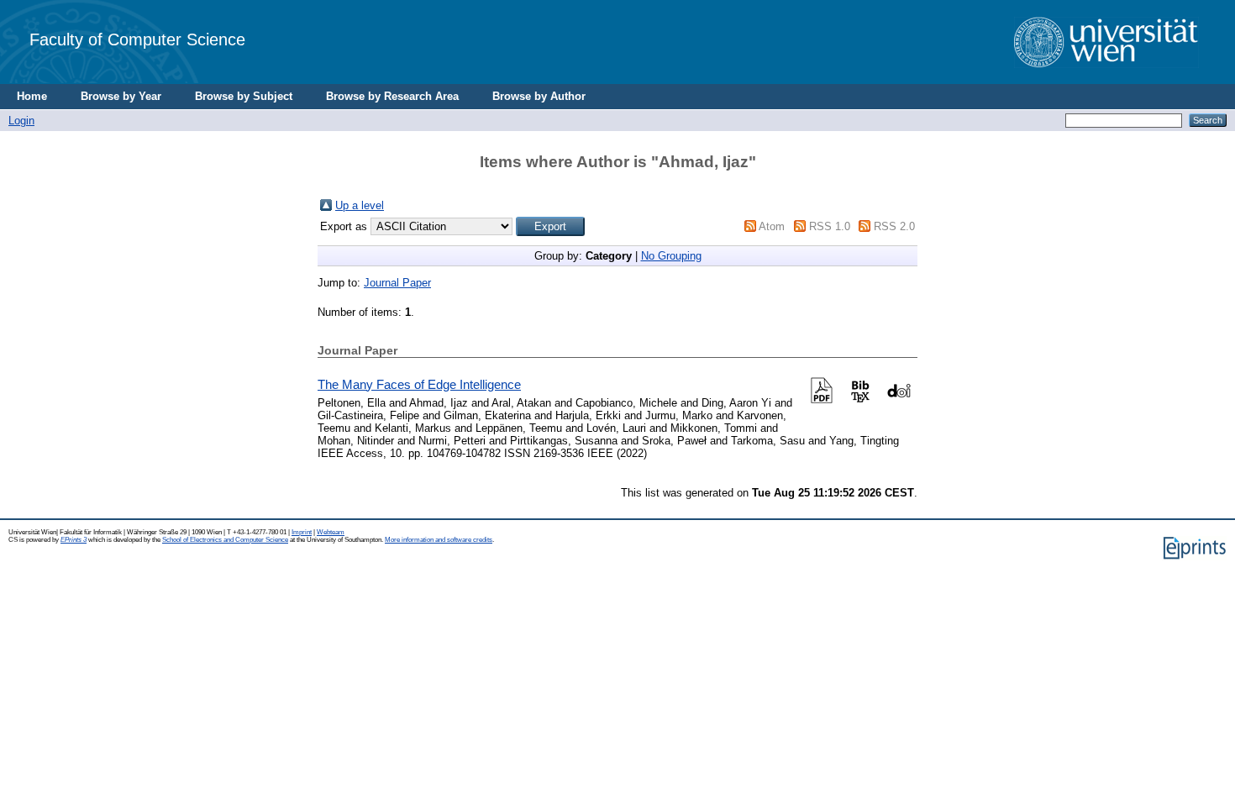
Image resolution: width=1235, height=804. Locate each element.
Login (21, 120)
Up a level (359, 205)
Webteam (330, 532)
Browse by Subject (243, 96)
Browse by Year (121, 96)
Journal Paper (397, 282)
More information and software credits (438, 540)
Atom (772, 226)
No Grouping (671, 256)
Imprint (302, 532)
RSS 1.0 (829, 226)
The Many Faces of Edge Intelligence (419, 384)
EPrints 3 (73, 540)
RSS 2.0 (894, 226)
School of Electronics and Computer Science (225, 540)
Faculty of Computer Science (137, 39)
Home (32, 96)
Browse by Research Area (392, 96)
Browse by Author (539, 96)
